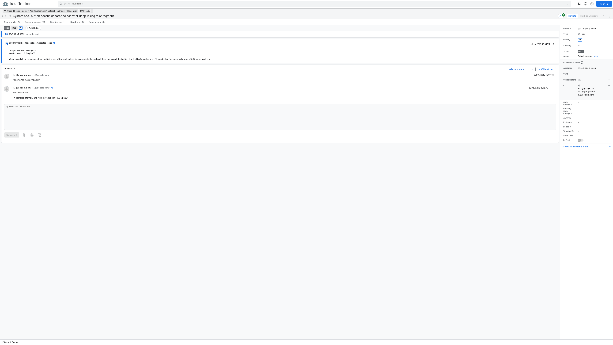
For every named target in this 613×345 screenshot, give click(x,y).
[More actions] (609, 16)
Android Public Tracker (17, 11)
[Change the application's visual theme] (579, 4)
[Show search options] (568, 4)
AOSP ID (567, 118)
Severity (567, 46)
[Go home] (2, 16)
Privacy (6, 342)
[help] (585, 4)
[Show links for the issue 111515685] (92, 11)
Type (565, 34)
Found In (567, 127)
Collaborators (569, 80)
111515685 (85, 11)
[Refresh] (6, 16)
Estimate (567, 122)
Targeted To (568, 131)
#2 (51, 88)
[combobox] (315, 4)
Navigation (72, 11)
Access (567, 56)
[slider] (560, 182)
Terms (15, 342)
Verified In (568, 136)
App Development (38, 11)
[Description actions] (553, 44)
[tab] (11, 22)
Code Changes (567, 103)
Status (566, 51)
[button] (586, 34)
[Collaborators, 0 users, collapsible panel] (594, 79)
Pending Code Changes (567, 111)
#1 (54, 43)
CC (564, 85)
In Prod (566, 140)
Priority (566, 40)
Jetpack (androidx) (56, 11)
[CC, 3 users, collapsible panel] (594, 85)
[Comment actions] (551, 87)
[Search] (61, 4)
